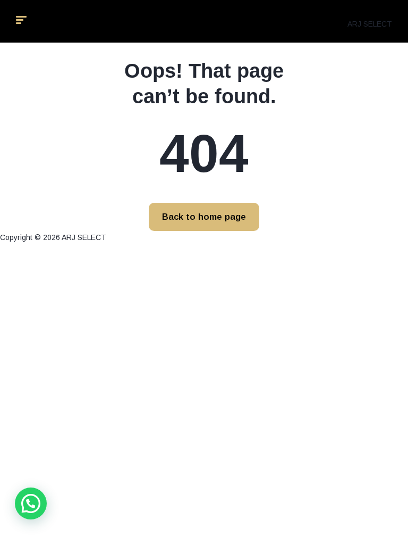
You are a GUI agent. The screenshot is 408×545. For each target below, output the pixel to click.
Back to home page (204, 217)
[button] (31, 503)
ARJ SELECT (369, 24)
